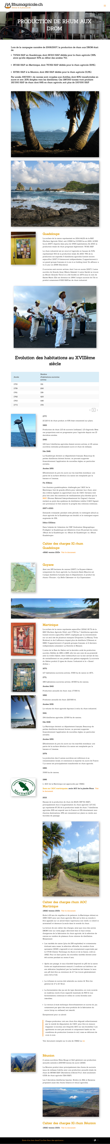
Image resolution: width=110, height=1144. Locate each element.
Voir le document (68, 552)
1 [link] (93, 410)
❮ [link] (90, 410)
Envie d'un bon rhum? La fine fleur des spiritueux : (43, 1140)
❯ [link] (97, 410)
